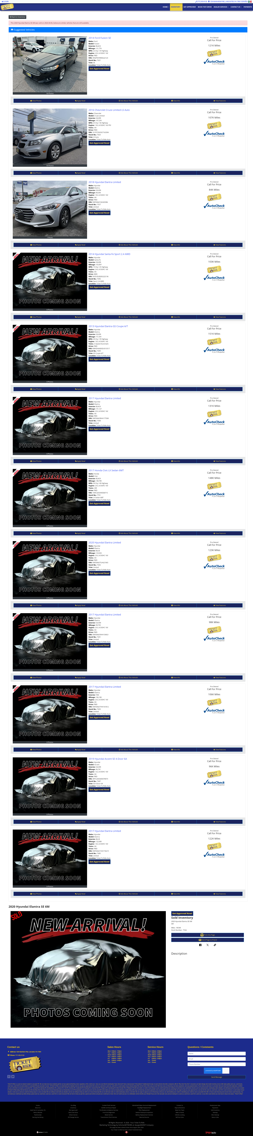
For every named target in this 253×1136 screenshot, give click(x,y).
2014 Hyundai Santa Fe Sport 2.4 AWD (109, 254)
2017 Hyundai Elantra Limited (105, 398)
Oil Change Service (73, 1117)
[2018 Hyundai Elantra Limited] (50, 208)
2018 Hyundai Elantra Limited (105, 182)
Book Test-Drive (205, 7)
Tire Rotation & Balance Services (108, 1110)
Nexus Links (215, 1117)
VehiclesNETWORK (125, 1125)
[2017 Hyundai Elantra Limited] (50, 425)
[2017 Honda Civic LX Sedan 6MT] (50, 497)
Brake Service (109, 1115)
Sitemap (215, 1112)
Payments (248, 7)
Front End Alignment (109, 1112)
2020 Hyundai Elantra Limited (105, 542)
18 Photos (50, 93)
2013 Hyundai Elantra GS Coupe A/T (108, 326)
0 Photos (50, 310)
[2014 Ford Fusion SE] (50, 64)
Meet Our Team (179, 1110)
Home (165, 7)
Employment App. (215, 1105)
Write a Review (38, 1112)
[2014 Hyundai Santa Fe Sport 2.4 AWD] (50, 280)
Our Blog (73, 1105)
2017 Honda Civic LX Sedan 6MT (106, 470)
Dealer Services (221, 7)
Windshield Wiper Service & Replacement (144, 1105)
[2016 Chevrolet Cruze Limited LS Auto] (50, 136)
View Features (220, 101)
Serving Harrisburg (37, 1117)
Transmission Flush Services (109, 1117)
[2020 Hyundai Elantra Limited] (50, 569)
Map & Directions (180, 1108)
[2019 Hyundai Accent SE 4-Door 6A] (50, 785)
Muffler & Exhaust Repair (108, 1108)
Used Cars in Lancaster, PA (37, 1110)
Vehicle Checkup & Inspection (144, 1112)
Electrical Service (144, 1117)
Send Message (216, 1077)
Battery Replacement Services (144, 1115)
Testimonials (38, 1115)
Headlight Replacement (144, 1108)
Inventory (176, 7)
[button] (99, 68)
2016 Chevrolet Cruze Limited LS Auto (109, 110)
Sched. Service (73, 1115)
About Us (38, 1108)
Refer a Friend (180, 1112)
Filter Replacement (144, 1110)
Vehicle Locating (180, 1115)
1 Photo (50, 237)
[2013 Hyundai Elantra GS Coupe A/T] (50, 353)
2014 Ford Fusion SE (100, 37)
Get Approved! (190, 7)
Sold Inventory (215, 1110)
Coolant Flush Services (108, 1105)
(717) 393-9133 (202, 1)
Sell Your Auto (180, 1117)
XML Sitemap (215, 1115)
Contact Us (236, 7)
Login (6, 1)
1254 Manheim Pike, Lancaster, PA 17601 (225, 1)
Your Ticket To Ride (137, 1123)
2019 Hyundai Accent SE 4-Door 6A (108, 758)
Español (244, 1)
